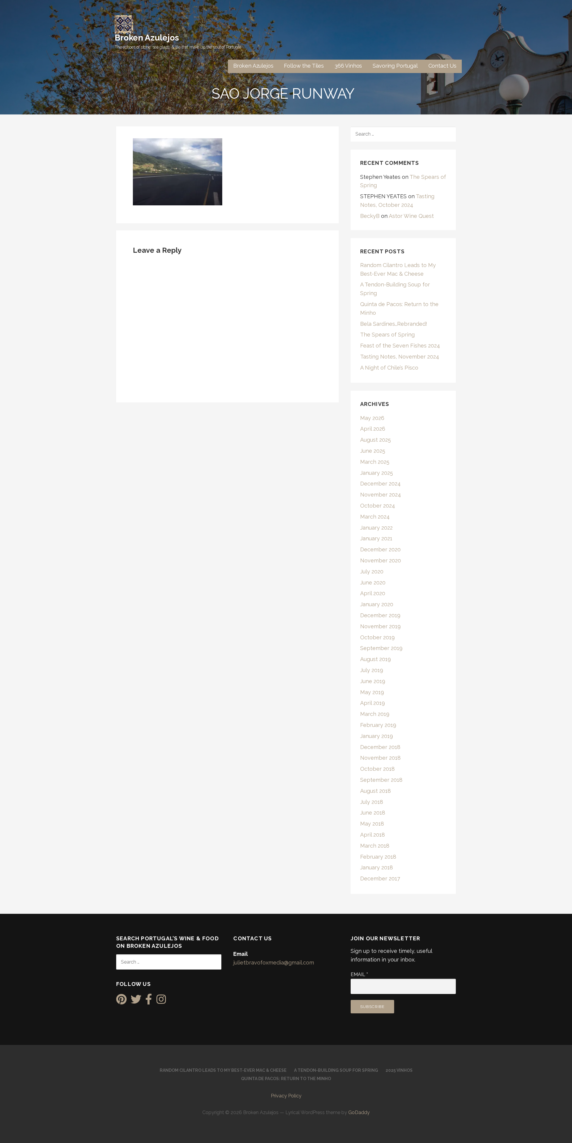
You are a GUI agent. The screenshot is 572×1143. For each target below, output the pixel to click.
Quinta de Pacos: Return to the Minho (286, 1078)
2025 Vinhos (399, 1070)
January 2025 (376, 473)
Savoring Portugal (395, 66)
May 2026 (372, 418)
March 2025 (374, 462)
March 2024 (375, 517)
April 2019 (372, 703)
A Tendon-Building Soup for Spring (336, 1070)
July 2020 (371, 571)
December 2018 (380, 747)
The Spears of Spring (387, 334)
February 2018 (378, 857)
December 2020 (380, 549)
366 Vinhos (348, 66)
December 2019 (380, 615)
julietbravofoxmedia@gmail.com (273, 962)
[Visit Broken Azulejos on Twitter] (136, 1001)
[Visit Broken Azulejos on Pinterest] (121, 1001)
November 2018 (380, 758)
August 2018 (375, 791)
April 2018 (372, 835)
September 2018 (381, 780)
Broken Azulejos (147, 38)
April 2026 (372, 429)
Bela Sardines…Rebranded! (393, 324)
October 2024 (377, 506)
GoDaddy (359, 1112)
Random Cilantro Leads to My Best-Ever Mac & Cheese (223, 1070)
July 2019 (371, 670)
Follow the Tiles (304, 66)
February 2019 (378, 725)
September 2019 (381, 648)
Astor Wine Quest (411, 216)
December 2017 (380, 878)
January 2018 (376, 867)
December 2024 (380, 483)
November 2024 (380, 494)
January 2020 (376, 604)
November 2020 (380, 560)
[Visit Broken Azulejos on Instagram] (161, 1001)
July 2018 (371, 802)
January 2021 (376, 538)
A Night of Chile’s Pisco (389, 368)
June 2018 (372, 812)
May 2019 (372, 692)
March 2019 (374, 714)
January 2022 (376, 528)
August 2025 (375, 440)
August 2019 (375, 659)
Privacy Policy (286, 1096)
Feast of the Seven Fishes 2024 (400, 345)
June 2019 (372, 681)
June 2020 (373, 582)
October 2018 (377, 769)
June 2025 (372, 451)
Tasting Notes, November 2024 (399, 356)
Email (359, 974)
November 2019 (380, 626)
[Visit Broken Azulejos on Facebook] (148, 1001)
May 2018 (372, 824)
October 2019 (377, 637)
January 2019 (376, 736)
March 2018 (374, 846)
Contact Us (442, 66)
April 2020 (372, 593)
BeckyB (370, 216)
